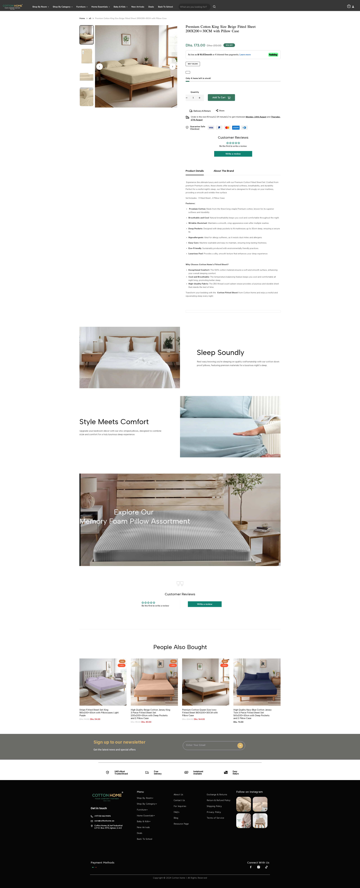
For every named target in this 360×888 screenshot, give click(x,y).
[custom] (94, 867)
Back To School (165, 6)
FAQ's (176, 812)
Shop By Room (39, 6)
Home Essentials (99, 6)
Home (82, 18)
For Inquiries (180, 806)
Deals (151, 6)
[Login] (353, 7)
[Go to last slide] (99, 66)
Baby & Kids (120, 6)
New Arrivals (137, 6)
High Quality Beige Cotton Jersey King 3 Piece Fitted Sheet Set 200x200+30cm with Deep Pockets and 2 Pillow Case (150, 714)
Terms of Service (215, 818)
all (90, 18)
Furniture (81, 6)
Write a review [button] (233, 153)
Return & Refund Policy (218, 800)
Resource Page (181, 823)
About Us (178, 794)
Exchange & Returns (217, 794)
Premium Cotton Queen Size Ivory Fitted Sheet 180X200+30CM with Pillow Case (200, 712)
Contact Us (179, 800)
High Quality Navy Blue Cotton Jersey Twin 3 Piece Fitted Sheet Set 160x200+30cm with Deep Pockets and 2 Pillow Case (252, 714)
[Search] (214, 7)
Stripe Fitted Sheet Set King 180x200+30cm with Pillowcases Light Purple (99, 712)
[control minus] (187, 98)
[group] (86, 34)
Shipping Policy (214, 806)
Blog (176, 818)
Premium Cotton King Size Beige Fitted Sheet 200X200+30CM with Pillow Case (131, 18)
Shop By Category (62, 6)
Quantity (195, 92)
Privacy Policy (214, 812)
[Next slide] (172, 66)
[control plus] (201, 98)
